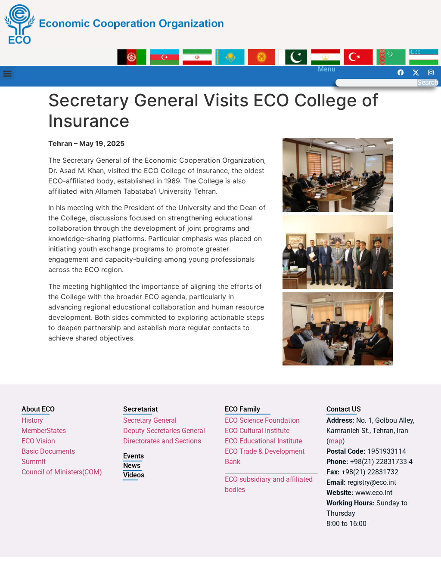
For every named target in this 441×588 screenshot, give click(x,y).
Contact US (343, 409)
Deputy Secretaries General (164, 431)
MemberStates (44, 431)
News (131, 465)
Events (133, 456)
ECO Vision (38, 441)
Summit (34, 462)
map (335, 441)
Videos (133, 475)
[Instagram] (430, 72)
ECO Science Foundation (262, 420)
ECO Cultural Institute (257, 431)
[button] (7, 73)
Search (427, 83)
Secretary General (150, 420)
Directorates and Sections (162, 441)
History (32, 420)
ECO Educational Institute (263, 441)
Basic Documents (48, 451)
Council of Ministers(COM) (62, 472)
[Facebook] (400, 72)
